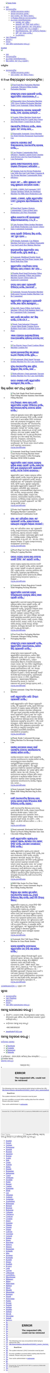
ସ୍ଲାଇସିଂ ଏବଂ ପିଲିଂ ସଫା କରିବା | (28, 24)
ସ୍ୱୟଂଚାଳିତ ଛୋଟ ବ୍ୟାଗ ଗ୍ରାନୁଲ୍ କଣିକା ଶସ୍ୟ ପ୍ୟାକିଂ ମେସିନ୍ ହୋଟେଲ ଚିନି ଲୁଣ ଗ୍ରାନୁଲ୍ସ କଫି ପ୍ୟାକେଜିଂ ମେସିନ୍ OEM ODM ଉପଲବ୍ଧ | (27, 466)
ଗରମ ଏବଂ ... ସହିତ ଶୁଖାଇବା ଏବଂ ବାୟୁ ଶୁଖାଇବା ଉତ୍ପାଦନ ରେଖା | (26, 183)
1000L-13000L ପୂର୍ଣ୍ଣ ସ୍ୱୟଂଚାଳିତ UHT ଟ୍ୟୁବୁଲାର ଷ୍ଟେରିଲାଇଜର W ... (27, 201)
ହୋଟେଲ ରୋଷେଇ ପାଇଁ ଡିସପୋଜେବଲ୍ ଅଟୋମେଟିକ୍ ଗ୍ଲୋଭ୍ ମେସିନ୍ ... (27, 145)
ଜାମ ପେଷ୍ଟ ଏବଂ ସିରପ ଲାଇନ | (22, 16)
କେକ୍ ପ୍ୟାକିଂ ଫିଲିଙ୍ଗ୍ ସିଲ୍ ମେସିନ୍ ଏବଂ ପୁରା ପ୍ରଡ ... (26, 234)
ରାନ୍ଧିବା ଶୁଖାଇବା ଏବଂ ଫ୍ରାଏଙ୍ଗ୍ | (28, 26)
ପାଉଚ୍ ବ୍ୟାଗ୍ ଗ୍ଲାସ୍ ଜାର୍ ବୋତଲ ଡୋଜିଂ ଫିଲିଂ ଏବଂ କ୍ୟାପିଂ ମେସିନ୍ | (26, 558)
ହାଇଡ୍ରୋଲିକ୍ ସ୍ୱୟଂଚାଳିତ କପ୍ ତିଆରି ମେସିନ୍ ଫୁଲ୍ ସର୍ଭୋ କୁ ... (24, 251)
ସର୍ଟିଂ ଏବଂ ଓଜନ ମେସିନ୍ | (24, 33)
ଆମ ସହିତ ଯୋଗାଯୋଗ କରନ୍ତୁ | (18, 44)
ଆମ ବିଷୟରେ (11, 37)
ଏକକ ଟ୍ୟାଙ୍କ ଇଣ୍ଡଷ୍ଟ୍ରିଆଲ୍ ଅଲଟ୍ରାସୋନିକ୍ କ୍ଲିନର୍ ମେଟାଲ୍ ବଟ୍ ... (27, 338)
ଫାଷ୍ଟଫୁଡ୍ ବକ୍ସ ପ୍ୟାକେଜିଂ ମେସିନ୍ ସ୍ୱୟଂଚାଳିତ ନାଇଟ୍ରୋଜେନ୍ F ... (26, 95)
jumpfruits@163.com (14, 1031)
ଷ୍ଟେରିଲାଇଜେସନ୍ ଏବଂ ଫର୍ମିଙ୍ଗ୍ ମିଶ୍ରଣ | (31, 31)
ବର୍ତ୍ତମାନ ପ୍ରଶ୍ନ (7, 1042)
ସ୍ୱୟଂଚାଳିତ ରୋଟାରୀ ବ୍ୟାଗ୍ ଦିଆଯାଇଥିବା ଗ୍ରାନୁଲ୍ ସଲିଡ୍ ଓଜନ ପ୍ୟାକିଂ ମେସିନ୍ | (26, 595)
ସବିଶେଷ (22, 447)
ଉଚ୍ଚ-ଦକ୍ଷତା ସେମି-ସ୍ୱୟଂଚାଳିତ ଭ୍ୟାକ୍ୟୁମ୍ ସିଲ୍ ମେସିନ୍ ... (25, 381)
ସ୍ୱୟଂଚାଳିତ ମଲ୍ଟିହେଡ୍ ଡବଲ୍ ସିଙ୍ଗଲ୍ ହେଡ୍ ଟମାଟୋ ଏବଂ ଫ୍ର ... (26, 267)
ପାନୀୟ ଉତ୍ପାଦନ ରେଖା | (20, 11)
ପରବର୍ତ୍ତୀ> (11, 986)
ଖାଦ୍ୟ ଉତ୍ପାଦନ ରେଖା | (20, 13)
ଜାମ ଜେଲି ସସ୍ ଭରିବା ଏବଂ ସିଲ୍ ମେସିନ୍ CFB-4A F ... (24, 318)
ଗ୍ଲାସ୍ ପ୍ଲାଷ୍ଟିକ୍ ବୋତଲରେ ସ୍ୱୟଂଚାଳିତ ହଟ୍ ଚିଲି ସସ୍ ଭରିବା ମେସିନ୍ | (25, 949)
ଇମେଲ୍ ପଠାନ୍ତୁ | (7, 1061)
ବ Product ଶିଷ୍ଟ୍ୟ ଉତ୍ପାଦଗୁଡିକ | (24, 18)
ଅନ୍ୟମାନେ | (20, 35)
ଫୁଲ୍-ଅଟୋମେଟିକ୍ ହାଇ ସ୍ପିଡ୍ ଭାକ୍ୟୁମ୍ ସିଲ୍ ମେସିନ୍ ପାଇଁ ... (24, 367)
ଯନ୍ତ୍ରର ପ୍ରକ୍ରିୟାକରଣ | (21, 20)
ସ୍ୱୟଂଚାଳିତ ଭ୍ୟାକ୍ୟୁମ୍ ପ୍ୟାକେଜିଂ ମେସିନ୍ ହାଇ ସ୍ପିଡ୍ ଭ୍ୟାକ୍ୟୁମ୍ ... (26, 302)
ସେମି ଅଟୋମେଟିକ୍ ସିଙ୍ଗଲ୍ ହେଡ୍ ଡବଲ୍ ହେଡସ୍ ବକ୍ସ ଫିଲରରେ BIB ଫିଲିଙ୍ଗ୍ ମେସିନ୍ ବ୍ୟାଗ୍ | (26, 801)
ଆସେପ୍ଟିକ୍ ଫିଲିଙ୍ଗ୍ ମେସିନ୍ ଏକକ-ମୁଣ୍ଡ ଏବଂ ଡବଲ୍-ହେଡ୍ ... (26, 127)
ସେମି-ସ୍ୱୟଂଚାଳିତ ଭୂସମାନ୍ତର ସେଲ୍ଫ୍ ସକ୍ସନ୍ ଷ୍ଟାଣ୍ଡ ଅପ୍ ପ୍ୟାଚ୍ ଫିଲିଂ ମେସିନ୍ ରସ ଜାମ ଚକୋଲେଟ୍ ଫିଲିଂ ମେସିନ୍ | (26, 842)
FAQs (8, 42)
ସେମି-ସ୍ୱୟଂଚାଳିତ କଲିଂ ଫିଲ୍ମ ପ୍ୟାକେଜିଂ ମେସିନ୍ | (24, 697)
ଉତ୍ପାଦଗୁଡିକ (11, 9)
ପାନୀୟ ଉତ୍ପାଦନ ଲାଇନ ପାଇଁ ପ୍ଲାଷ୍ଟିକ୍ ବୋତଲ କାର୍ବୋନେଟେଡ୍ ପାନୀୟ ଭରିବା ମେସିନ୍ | (25, 750)
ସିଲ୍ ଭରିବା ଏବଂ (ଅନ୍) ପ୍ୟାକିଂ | (27, 29)
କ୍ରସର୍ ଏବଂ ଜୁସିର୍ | (23, 22)
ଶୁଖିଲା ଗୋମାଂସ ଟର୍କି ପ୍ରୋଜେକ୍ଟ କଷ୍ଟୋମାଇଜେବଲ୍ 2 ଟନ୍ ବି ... (25, 218)
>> (16, 986)
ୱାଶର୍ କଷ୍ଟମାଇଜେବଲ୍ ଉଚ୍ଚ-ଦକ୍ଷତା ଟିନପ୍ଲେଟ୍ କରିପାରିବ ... (25, 165)
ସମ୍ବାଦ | (9, 39)
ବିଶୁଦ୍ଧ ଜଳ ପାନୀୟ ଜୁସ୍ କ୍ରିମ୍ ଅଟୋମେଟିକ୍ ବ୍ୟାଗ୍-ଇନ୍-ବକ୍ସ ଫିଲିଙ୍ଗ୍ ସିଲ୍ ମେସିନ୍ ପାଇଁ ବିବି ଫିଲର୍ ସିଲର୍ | (27, 896)
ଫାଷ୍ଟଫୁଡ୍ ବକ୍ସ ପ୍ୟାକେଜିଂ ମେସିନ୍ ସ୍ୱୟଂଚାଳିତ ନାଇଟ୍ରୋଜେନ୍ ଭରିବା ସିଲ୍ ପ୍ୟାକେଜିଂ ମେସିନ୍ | (26, 646)
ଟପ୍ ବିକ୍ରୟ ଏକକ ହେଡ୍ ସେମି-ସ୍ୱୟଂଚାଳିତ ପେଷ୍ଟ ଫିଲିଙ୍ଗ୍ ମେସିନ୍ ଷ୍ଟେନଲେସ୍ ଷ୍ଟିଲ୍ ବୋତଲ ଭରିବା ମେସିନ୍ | (27, 406)
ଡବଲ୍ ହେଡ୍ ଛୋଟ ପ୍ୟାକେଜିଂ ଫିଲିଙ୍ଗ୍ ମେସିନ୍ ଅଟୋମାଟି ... (24, 285)
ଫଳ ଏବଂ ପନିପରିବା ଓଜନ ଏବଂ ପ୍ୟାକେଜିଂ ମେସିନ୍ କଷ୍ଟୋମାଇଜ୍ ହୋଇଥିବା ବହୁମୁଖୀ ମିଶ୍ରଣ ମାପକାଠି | (27, 521)
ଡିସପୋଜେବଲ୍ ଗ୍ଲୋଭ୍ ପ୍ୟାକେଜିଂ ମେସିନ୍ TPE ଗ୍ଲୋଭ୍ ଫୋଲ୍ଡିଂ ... (26, 111)
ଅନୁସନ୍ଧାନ (15, 447)
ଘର (7, 7)
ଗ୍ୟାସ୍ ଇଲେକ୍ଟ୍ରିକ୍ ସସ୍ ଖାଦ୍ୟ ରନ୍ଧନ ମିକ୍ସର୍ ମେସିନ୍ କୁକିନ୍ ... (25, 353)
